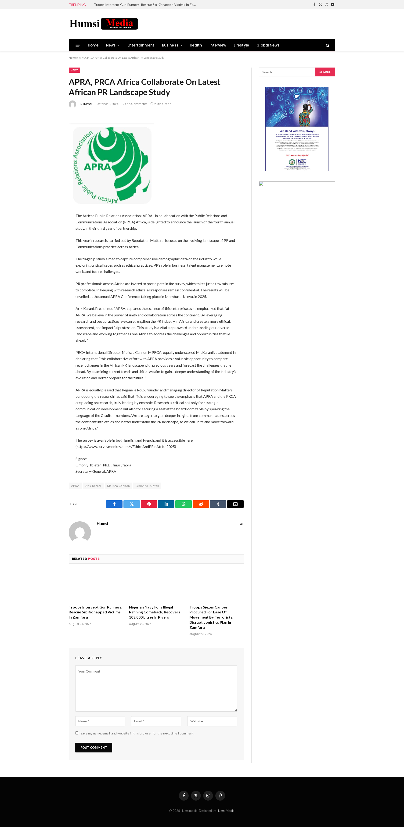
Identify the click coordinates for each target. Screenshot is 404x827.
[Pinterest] (53, 167)
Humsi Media (225, 811)
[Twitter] (53, 142)
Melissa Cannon (118, 486)
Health (196, 45)
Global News (268, 45)
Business (170, 45)
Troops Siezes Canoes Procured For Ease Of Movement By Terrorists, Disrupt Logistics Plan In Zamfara (211, 617)
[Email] (53, 179)
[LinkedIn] (53, 155)
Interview (217, 45)
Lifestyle (241, 45)
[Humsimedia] (104, 24)
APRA (75, 486)
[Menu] (78, 45)
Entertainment (141, 45)
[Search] (327, 45)
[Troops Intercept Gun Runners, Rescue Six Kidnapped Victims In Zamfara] (96, 585)
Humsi (87, 104)
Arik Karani (93, 486)
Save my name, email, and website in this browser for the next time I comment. (137, 733)
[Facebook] (53, 130)
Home (93, 45)
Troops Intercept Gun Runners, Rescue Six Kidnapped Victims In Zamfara (146, 5)
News (111, 45)
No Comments (137, 104)
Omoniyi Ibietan (147, 486)
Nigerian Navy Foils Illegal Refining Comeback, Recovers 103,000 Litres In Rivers (154, 612)
